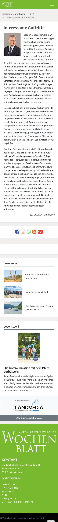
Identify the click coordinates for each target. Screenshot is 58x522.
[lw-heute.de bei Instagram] (23, 232)
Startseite (7, 13)
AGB (4, 494)
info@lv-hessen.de (11, 477)
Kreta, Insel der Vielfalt (36, 291)
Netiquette (9, 498)
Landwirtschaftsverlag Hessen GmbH (27, 517)
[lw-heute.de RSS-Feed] (34, 232)
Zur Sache (20, 13)
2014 (31, 13)
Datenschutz (10, 487)
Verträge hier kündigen (17, 501)
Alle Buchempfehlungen (29, 417)
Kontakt (7, 491)
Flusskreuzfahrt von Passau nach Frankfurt (39, 307)
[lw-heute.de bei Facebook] (17, 232)
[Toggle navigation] (52, 4)
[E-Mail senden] (40, 232)
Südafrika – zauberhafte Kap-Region (37, 276)
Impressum (8, 484)
